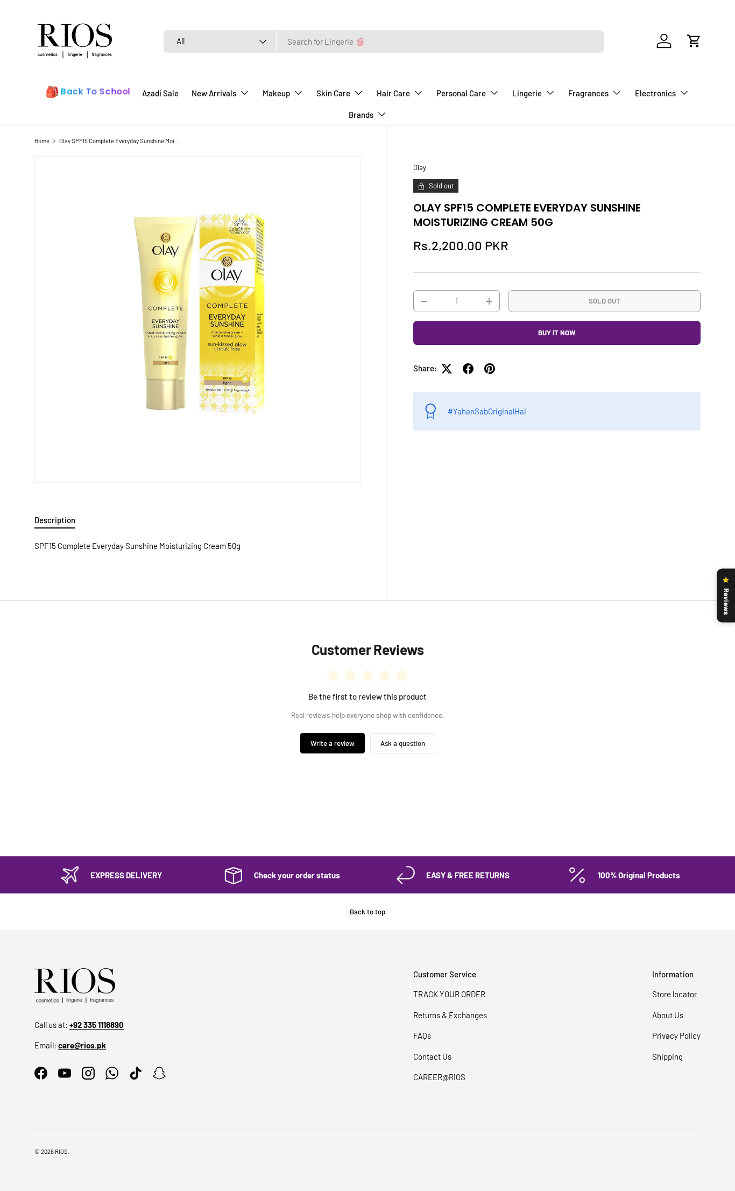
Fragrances (588, 93)
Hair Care (393, 93)
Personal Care (461, 93)
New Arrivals (214, 93)
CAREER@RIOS (439, 1077)
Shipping (667, 1056)
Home (42, 141)
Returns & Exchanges (450, 1015)
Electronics (655, 93)
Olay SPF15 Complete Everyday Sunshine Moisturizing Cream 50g (119, 141)
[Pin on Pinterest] (489, 368)
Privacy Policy (676, 1035)
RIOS (61, 1151)
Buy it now (557, 332)
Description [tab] (54, 520)
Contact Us (432, 1056)
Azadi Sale (160, 93)
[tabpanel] (197, 546)
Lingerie (527, 93)
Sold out (604, 301)
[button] (694, 41)
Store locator (674, 994)
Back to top (367, 911)
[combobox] (384, 41)
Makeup (276, 93)
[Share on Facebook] (468, 368)
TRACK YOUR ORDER (449, 994)
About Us (667, 1015)
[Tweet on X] (446, 368)
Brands (361, 114)
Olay (419, 167)
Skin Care (333, 93)
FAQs (422, 1035)
